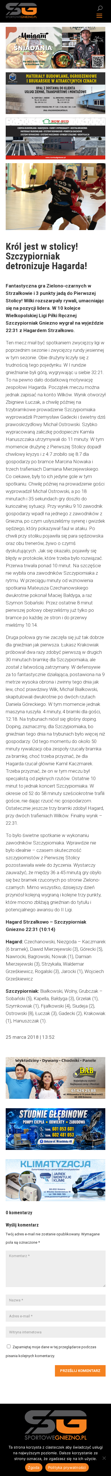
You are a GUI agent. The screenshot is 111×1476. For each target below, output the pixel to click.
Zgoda (33, 1467)
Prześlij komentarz (80, 1371)
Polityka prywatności (67, 1467)
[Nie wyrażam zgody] (104, 1458)
